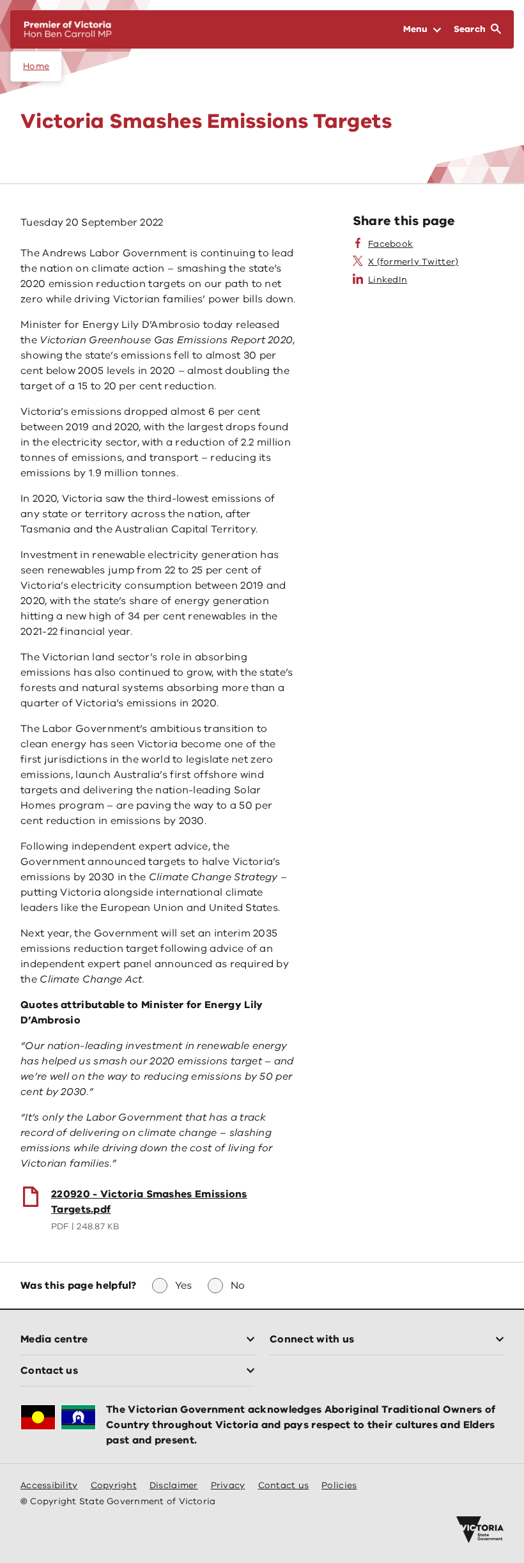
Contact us (283, 1485)
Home (36, 66)
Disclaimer (174, 1485)
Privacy (228, 1485)
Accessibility (49, 1485)
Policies (339, 1485)
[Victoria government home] (480, 1529)
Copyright (114, 1485)
